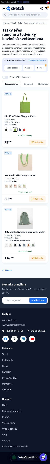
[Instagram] (14, 339)
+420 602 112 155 (14, 331)
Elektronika (7, 360)
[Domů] (15, 8)
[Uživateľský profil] (41, 8)
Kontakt (6, 440)
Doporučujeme (11, 84)
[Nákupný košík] (46, 8)
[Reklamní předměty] (4, 8)
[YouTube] (32, 339)
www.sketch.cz (9, 320)
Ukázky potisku (9, 428)
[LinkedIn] (23, 339)
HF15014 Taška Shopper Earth (20, 116)
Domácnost (7, 383)
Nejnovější (28, 84)
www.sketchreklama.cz (13, 325)
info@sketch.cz (37, 331)
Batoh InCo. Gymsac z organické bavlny (25, 232)
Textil (14, 23)
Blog (4, 434)
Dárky (5, 366)
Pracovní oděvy (9, 378)
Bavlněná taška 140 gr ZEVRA (20, 175)
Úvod (4, 405)
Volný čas (6, 389)
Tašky (20, 23)
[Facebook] (5, 339)
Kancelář (6, 372)
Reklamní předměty (12, 411)
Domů (7, 23)
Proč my (6, 417)
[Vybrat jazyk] (48, 2)
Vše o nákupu (8, 423)
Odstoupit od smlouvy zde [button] (15, 446)
